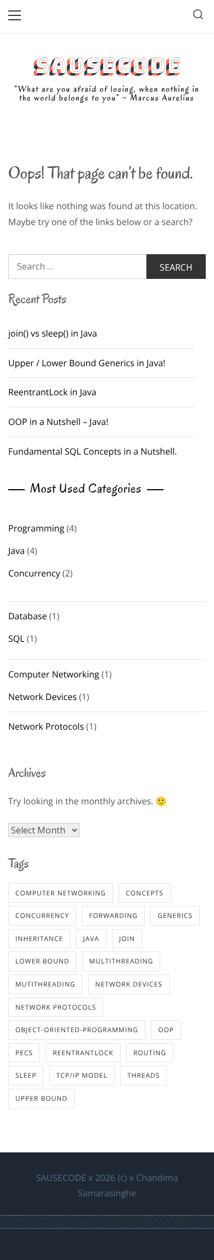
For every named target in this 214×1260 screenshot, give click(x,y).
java (91, 938)
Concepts (145, 893)
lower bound (42, 961)
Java (16, 551)
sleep (25, 1075)
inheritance (39, 938)
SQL (16, 638)
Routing (149, 1052)
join (127, 938)
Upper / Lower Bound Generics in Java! (86, 363)
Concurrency (34, 573)
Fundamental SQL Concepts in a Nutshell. (92, 451)
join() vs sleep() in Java (52, 333)
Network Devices (42, 697)
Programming (36, 528)
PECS (24, 1052)
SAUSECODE (107, 66)
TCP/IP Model (82, 1075)
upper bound (41, 1098)
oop (166, 1029)
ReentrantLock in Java (52, 392)
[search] (198, 16)
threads (143, 1075)
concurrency (42, 915)
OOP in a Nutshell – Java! (58, 422)
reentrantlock (83, 1052)
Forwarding (113, 915)
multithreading (121, 961)
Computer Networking (53, 674)
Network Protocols (46, 726)
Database (27, 616)
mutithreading (45, 984)
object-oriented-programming (76, 1029)
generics (175, 915)
